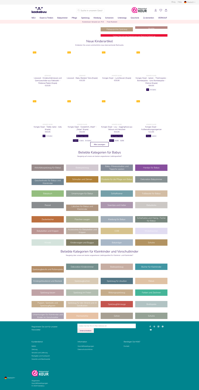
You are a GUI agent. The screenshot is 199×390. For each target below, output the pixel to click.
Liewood (47, 76)
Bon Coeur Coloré (82, 136)
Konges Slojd (117, 76)
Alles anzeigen (99, 144)
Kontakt (126, 346)
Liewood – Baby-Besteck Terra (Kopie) (82, 78)
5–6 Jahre (153, 90)
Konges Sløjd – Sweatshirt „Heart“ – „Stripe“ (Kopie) (82, 128)
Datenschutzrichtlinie (85, 349)
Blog (173, 2)
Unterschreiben (86, 331)
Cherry (148, 136)
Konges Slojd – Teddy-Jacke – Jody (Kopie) (48, 128)
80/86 (117, 141)
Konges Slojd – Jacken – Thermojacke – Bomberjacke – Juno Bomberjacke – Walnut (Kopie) (151, 80)
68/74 (111, 141)
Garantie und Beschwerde (41, 359)
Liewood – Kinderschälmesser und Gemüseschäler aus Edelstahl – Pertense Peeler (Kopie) (48, 80)
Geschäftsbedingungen (86, 346)
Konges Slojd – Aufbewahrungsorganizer (151, 128)
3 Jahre (75, 141)
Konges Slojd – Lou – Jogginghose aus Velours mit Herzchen (116, 128)
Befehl (34, 346)
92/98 (122, 141)
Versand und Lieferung (40, 353)
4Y (147, 90)
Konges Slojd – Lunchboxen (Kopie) (116, 78)
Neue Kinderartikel (99, 41)
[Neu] (48, 62)
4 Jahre (81, 141)
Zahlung (34, 349)
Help (180, 2)
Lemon (154, 136)
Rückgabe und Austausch (41, 356)
